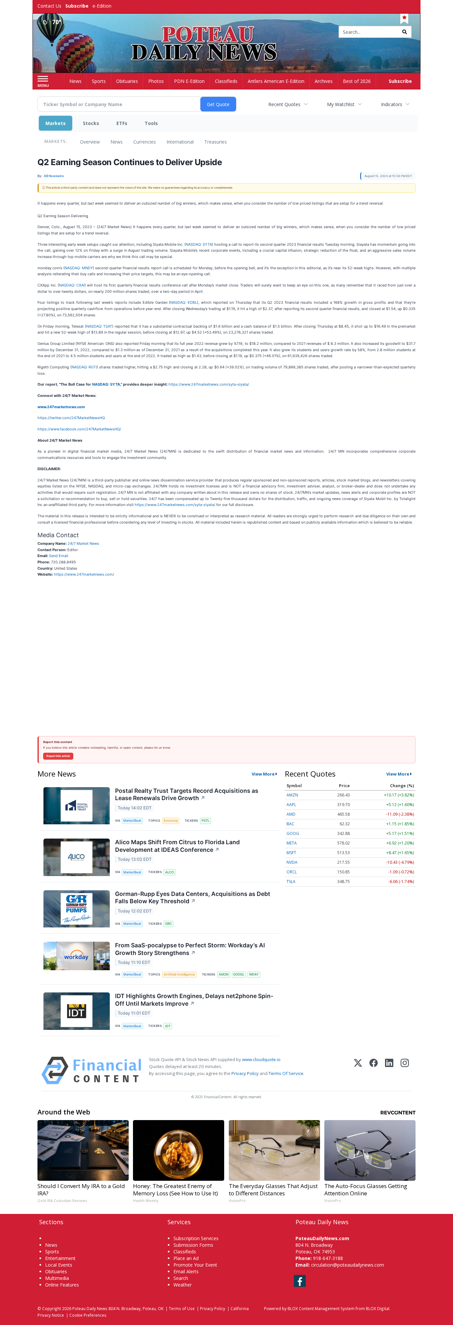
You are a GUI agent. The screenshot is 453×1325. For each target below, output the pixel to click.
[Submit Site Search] (404, 31)
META (292, 843)
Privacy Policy (245, 1073)
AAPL (291, 804)
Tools (151, 123)
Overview (90, 142)
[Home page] (227, 32)
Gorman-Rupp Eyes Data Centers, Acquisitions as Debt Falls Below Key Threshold (192, 897)
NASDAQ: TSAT (99, 326)
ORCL (292, 872)
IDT (167, 1026)
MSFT (291, 852)
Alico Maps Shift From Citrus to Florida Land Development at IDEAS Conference (177, 846)
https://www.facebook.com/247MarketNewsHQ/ (79, 429)
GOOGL (238, 974)
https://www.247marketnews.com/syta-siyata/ (208, 384)
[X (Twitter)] (358, 1070)
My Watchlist (341, 104)
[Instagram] (405, 1070)
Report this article (58, 756)
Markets (55, 123)
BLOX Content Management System (321, 1308)
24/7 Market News (83, 543)
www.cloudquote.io (261, 1059)
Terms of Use (182, 1308)
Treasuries (215, 142)
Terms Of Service (286, 1073)
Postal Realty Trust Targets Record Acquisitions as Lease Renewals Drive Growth (186, 794)
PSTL (205, 820)
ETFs (121, 123)
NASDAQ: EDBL (183, 302)
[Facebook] (373, 1070)
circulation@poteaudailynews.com (347, 1265)
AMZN (223, 974)
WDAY (254, 974)
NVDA (292, 862)
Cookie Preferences (87, 1315)
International (180, 142)
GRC (168, 923)
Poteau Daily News (89, 1308)
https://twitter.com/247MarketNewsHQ (71, 417)
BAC (290, 824)
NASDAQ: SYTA (199, 244)
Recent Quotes (284, 104)
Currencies (144, 142)
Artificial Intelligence (179, 974)
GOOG (293, 833)
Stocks (91, 123)
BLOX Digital (377, 1308)
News (116, 142)
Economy (171, 820)
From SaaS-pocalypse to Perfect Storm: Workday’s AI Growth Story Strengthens (190, 949)
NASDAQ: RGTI (84, 367)
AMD (291, 814)
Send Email (58, 555)
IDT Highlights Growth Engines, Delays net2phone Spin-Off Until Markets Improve (194, 999)
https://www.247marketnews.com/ (84, 574)
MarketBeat (132, 820)
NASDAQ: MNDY (79, 268)
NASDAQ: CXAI (72, 285)
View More (263, 774)
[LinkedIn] (389, 1070)
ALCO (169, 872)
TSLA (291, 881)
